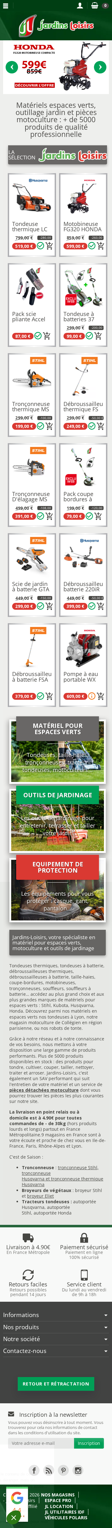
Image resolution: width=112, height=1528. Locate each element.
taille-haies (82, 977)
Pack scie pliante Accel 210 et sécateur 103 (28, 322)
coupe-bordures (26, 982)
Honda (16, 1011)
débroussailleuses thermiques (41, 971)
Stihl (46, 1005)
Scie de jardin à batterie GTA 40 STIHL (30, 589)
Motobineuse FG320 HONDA (82, 226)
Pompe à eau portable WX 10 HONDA (80, 679)
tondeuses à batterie (81, 966)
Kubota (60, 1005)
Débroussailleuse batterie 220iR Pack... (86, 589)
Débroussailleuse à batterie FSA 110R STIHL (35, 679)
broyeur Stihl (88, 1190)
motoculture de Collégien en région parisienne (55, 1025)
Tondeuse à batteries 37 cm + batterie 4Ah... (80, 322)
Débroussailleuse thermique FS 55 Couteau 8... (86, 409)
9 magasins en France (64, 1135)
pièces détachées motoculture (44, 1090)
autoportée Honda (53, 1213)
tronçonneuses (24, 988)
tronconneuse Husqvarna (36, 1176)
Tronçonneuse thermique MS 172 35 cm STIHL (31, 412)
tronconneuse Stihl (77, 1167)
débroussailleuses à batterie (39, 977)
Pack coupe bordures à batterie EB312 (82, 499)
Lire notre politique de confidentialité (37, 1501)
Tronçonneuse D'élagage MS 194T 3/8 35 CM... (31, 502)
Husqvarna (82, 1005)
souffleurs (53, 988)
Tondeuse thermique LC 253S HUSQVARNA (29, 232)
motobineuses (60, 982)
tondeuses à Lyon (66, 1017)
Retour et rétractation (56, 1383)
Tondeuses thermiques (33, 966)
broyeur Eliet (40, 1196)
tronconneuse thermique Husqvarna (62, 1181)
